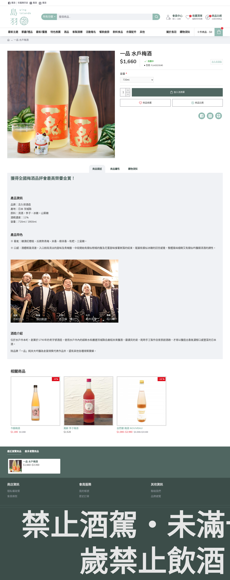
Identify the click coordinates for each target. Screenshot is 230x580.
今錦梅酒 (15, 428)
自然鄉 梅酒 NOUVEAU (130, 428)
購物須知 (133, 168)
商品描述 (97, 168)
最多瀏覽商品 (32, 451)
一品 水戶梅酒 (30, 461)
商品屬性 (115, 168)
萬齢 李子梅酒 (71, 428)
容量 (122, 73)
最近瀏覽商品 (14, 451)
